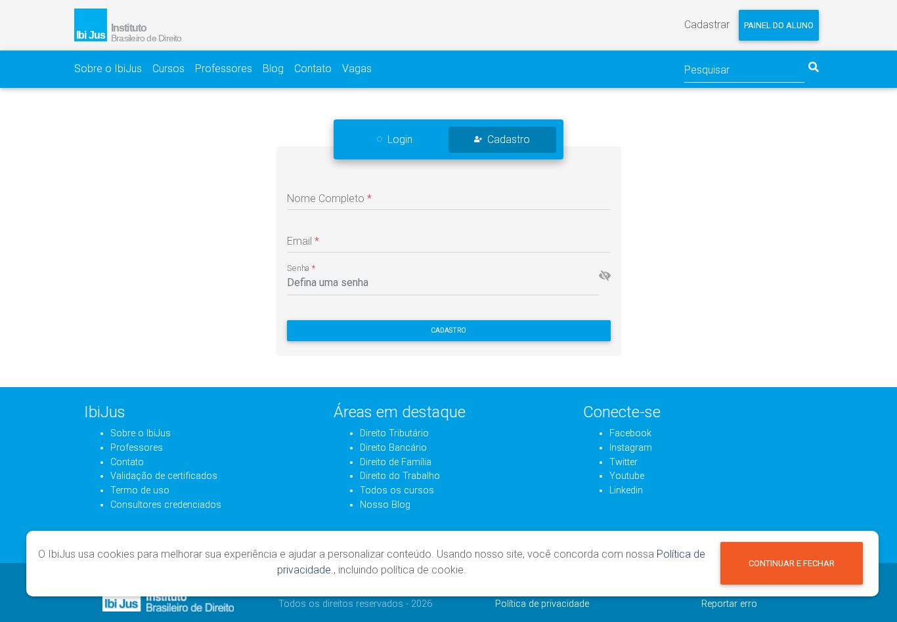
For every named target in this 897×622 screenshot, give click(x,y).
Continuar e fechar (792, 563)
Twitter (623, 462)
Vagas (357, 68)
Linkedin (626, 490)
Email (303, 241)
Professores (223, 68)
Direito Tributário (394, 433)
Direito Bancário (393, 447)
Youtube (626, 476)
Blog (273, 68)
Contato (313, 68)
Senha (301, 269)
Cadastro (448, 330)
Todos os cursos (397, 490)
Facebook (630, 433)
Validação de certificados (163, 476)
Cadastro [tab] (508, 139)
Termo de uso (139, 490)
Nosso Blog (385, 504)
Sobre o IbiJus (108, 68)
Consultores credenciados (165, 504)
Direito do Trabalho (400, 476)
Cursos (168, 68)
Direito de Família (395, 462)
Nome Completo (329, 198)
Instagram (630, 447)
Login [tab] (399, 139)
